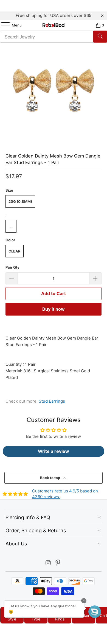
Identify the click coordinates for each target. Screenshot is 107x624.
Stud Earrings (52, 401)
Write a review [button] (53, 451)
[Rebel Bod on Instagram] (48, 563)
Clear (15, 251)
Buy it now (53, 309)
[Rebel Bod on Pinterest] (58, 563)
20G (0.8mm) (20, 201)
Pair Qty (12, 267)
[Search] (100, 37)
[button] (94, 611)
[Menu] (2, 25)
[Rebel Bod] (53, 25)
